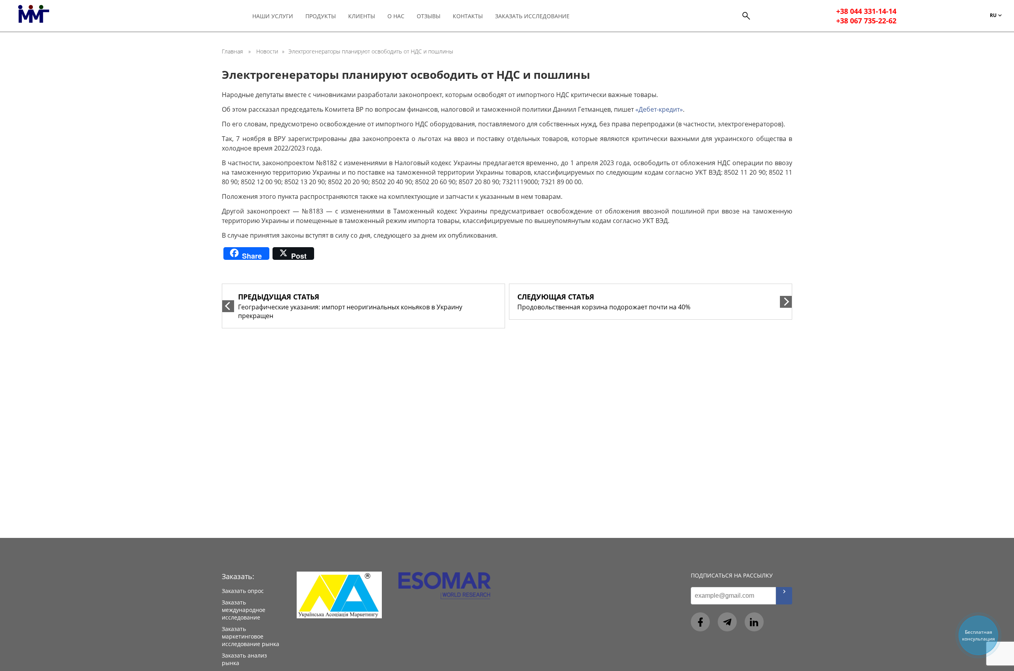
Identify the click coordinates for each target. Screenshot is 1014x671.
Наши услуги (272, 16)
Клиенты (361, 16)
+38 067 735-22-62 (866, 20)
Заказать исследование (532, 16)
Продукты (320, 16)
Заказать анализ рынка (244, 659)
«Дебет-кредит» (659, 109)
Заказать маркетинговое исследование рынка (250, 636)
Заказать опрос (243, 591)
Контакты (468, 16)
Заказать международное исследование (243, 610)
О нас (395, 16)
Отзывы (428, 16)
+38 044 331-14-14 (866, 11)
